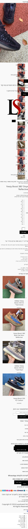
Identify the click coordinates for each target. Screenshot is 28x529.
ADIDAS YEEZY (24, 468)
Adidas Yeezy (3, 181)
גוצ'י (21, 69)
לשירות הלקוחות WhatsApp (18, 475)
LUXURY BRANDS (24, 464)
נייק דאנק (20, 153)
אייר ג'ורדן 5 (19, 133)
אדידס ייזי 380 (19, 143)
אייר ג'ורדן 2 (19, 129)
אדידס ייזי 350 (19, 142)
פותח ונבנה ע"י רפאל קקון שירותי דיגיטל (23, 500)
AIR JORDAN (25, 457)
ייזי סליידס (20, 150)
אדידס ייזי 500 (19, 148)
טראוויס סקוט (19, 162)
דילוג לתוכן (26, 509)
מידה (27, 213)
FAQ (24, 70)
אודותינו (26, 428)
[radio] (22, 200)
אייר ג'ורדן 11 (19, 136)
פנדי (21, 67)
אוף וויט (20, 160)
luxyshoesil (25, 1)
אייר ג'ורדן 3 (19, 131)
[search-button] (14, 121)
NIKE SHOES (25, 460)
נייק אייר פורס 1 (18, 156)
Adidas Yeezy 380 (12, 181)
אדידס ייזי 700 (19, 149)
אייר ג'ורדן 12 (19, 138)
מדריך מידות (22, 77)
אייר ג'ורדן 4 (19, 132)
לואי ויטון (20, 63)
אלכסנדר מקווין (19, 65)
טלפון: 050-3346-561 (20, 479)
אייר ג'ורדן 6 (19, 135)
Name (26, 414)
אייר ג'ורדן (23, 126)
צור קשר (20, 73)
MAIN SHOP (25, 471)
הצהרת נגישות (19, 76)
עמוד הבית (26, 181)
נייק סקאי (20, 155)
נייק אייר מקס (19, 157)
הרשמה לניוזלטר (22, 417)
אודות (21, 72)
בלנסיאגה (20, 66)
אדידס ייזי (23, 141)
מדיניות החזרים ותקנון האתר (16, 75)
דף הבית (23, 125)
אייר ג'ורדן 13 (19, 139)
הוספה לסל (23, 232)
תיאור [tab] (24, 235)
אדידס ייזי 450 (19, 146)
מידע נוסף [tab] (23, 237)
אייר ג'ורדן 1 (19, 128)
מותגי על (23, 159)
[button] (14, 123)
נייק (24, 152)
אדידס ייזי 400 (19, 145)
